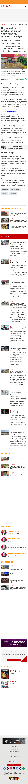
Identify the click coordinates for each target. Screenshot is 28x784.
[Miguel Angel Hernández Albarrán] (4, 555)
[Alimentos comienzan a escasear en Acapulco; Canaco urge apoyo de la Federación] (5, 213)
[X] (8, 768)
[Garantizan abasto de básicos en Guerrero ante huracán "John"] (5, 226)
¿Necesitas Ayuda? (14, 765)
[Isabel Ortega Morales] (4, 547)
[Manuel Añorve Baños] (4, 532)
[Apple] (20, 768)
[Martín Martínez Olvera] (4, 540)
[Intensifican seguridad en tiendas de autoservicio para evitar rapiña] (5, 220)
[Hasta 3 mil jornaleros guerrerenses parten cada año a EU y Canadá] (5, 399)
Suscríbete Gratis (14, 660)
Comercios (5, 189)
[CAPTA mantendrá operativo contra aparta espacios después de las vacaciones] (5, 289)
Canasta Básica (15, 189)
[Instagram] (11, 768)
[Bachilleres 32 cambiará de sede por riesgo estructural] (5, 379)
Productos (13, 193)
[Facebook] (4, 768)
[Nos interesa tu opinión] (14, 741)
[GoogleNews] (17, 768)
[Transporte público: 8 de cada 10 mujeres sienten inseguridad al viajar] (5, 587)
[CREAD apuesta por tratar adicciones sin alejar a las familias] (5, 574)
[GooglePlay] (23, 768)
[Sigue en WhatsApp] (23, 79)
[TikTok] (14, 768)
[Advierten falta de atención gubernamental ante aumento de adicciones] (5, 580)
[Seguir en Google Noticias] (26, 79)
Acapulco (4, 193)
